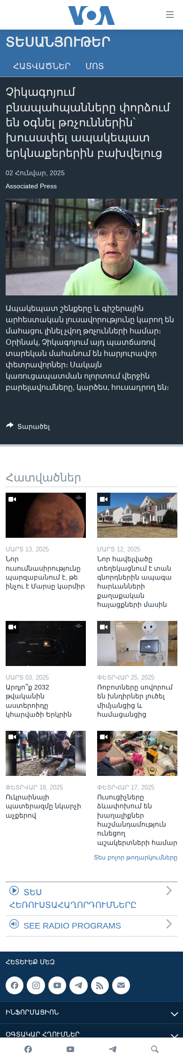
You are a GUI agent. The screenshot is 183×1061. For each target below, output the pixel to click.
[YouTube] (70, 1049)
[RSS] (100, 985)
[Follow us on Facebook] (14, 985)
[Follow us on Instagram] (36, 985)
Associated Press (31, 186)
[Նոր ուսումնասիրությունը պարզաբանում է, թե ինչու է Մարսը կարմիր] (46, 515)
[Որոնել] (155, 1049)
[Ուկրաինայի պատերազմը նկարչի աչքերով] (46, 753)
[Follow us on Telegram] (78, 985)
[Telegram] (113, 1049)
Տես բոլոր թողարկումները (135, 857)
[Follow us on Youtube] (57, 985)
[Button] (28, 428)
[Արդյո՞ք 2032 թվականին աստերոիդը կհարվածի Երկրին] (46, 643)
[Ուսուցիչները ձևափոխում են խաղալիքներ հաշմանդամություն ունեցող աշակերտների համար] (137, 753)
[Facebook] (28, 1049)
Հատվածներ (41, 66)
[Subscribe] (121, 985)
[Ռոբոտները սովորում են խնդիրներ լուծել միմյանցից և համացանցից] (137, 643)
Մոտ (94, 66)
